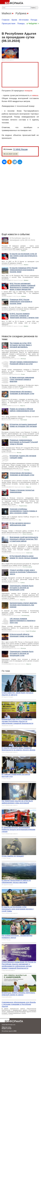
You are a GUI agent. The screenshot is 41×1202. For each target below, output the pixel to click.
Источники (24, 20)
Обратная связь (6, 1027)
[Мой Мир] (19, 162)
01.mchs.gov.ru (9, 60)
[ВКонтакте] (4, 162)
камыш (35, 95)
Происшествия (8, 23)
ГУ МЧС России (20, 149)
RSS (15, 1031)
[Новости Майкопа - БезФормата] (12, 2)
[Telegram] (14, 162)
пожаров (28, 91)
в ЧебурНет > (33, 23)
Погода (34, 20)
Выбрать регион (6, 1028)
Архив (14, 20)
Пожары (21, 23)
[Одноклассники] (9, 162)
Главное (5, 20)
